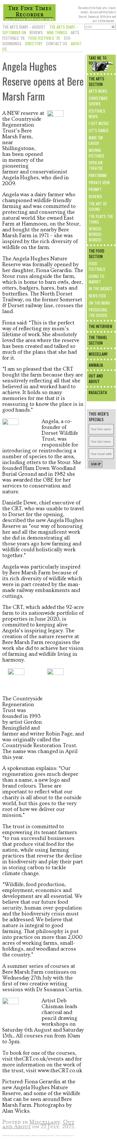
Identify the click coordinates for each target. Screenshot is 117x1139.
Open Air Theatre (96, 165)
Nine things (57, 32)
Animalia (96, 365)
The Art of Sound (98, 206)
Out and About (96, 378)
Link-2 (71, 1135)
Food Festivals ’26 (44, 38)
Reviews (36, 32)
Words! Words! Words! (95, 234)
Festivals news (97, 113)
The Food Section (96, 253)
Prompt (95, 189)
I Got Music (99, 123)
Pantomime (98, 175)
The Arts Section (96, 81)
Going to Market (96, 278)
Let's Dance (99, 130)
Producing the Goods (98, 312)
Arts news (98, 91)
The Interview (100, 326)
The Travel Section (98, 340)
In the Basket (100, 288)
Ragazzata (98, 392)
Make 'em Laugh (96, 140)
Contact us (56, 43)
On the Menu (99, 303)
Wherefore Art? (47, 1135)
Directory (33, 43)
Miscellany (98, 354)
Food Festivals (97, 266)
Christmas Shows (98, 100)
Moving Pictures (96, 152)
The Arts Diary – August (24, 27)
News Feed (97, 295)
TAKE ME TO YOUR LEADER (99, 60)
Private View (99, 182)
